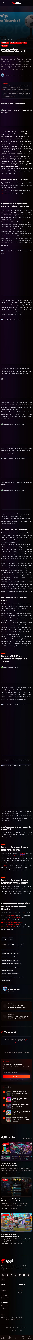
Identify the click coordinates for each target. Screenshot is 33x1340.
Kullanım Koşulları (15, 1319)
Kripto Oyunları (16, 42)
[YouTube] (11, 1275)
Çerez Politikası (5, 1319)
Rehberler (4, 1295)
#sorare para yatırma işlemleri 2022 (11, 963)
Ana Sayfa (3, 39)
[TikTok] (15, 1275)
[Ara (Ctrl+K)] (30, 3)
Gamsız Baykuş (14, 989)
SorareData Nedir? (9, 927)
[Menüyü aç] (3, 3)
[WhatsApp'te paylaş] (17, 944)
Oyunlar (3, 1290)
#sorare (21, 977)
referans (22, 853)
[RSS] (3, 1279)
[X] (3, 1275)
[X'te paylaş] (9, 944)
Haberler (10, 39)
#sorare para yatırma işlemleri (10, 950)
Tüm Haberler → (27, 1138)
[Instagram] (7, 1275)
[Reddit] (28, 1275)
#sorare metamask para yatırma (10, 973)
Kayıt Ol (20, 1293)
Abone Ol (17, 1076)
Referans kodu (18, 856)
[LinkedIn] (24, 1275)
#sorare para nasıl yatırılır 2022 (10, 960)
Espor (2, 1293)
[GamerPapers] (16, 3)
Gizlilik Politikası (5, 1317)
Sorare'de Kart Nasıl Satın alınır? (11, 922)
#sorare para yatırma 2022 (9, 956)
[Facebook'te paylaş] (13, 944)
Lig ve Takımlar (16, 917)
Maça (9, 920)
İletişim (3, 1308)
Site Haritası (14, 1330)
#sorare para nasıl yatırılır (9, 977)
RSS (21, 1330)
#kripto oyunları (6, 980)
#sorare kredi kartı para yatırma (10, 953)
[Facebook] (20, 1275)
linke (5, 865)
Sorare (4, 45)
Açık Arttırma (12, 915)
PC (25, 42)
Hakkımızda (4, 1305)
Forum (19, 1288)
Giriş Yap (20, 1290)
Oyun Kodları (5, 1297)
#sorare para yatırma (7, 970)
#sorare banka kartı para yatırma (10, 967)
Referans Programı (14, 924)
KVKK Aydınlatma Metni (17, 1317)
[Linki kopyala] (22, 945)
